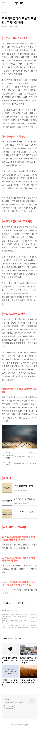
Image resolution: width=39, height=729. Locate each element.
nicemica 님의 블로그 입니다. (14, 702)
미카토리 (19, 3)
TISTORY (20, 725)
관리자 (26, 725)
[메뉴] (3, 3)
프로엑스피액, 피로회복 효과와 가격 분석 (13, 625)
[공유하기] (10, 603)
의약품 (4, 611)
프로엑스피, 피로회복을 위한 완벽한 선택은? (14, 627)
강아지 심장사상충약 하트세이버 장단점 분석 (14, 614)
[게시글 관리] (12, 603)
